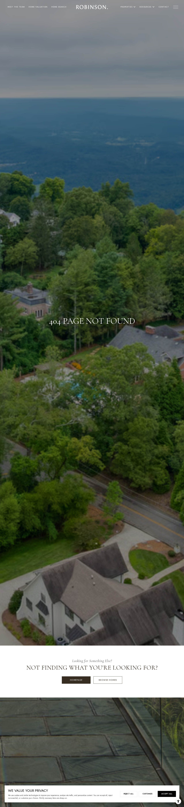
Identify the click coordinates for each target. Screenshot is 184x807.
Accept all (166, 793)
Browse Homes (108, 680)
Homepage (76, 680)
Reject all (129, 793)
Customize (147, 793)
